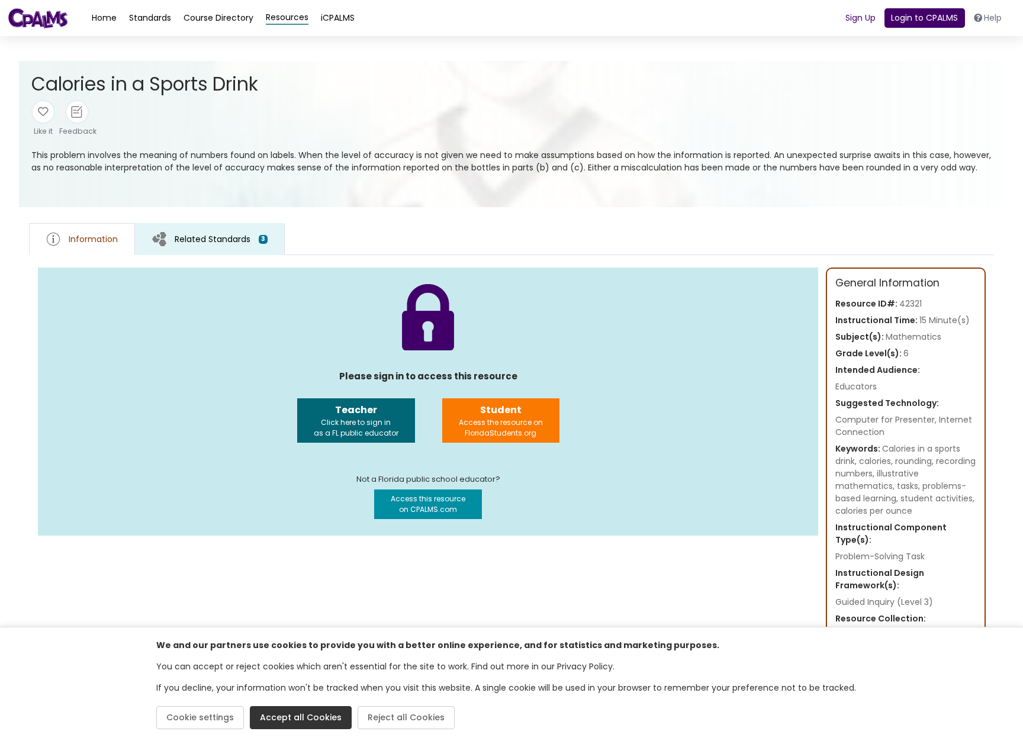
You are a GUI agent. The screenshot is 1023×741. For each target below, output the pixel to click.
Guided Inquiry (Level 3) (884, 602)
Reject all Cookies (406, 717)
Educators (856, 386)
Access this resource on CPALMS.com (428, 504)
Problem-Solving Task (880, 556)
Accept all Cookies (301, 717)
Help (993, 18)
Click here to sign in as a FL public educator (356, 420)
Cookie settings (200, 717)
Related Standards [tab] (220, 239)
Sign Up (860, 18)
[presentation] (210, 238)
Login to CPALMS (924, 18)
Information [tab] (93, 239)
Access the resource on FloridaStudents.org (501, 420)
